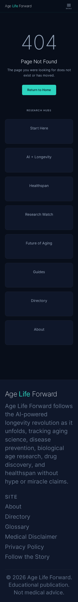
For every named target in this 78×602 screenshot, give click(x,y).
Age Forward (18, 6)
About (13, 506)
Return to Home (39, 90)
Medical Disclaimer (31, 536)
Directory (17, 516)
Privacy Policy (24, 546)
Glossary (17, 526)
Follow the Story (27, 556)
